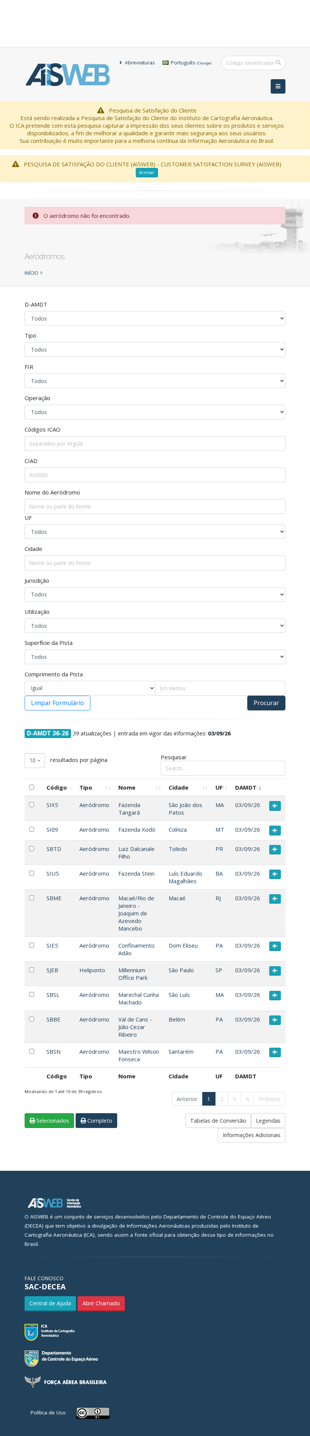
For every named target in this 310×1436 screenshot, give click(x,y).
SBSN (53, 1051)
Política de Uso (48, 1412)
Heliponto (92, 970)
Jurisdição (37, 580)
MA (219, 805)
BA (219, 873)
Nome (126, 787)
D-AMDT (36, 304)
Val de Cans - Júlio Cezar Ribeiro (135, 1026)
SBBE (53, 1019)
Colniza (178, 829)
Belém (177, 1019)
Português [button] (190, 62)
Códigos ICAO (42, 429)
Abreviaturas (139, 62)
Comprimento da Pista (54, 674)
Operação (37, 398)
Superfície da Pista (49, 642)
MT (219, 829)
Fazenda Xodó (136, 829)
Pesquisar (174, 757)
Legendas (268, 1120)
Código (56, 787)
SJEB (52, 970)
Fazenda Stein (136, 873)
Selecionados (52, 1120)
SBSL (52, 994)
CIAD (31, 461)
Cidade (33, 548)
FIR (29, 367)
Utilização (37, 611)
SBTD (53, 849)
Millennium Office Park (132, 973)
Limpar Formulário (57, 703)
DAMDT (245, 787)
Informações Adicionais (252, 1135)
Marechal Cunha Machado (138, 998)
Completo (99, 1120)
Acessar (147, 172)
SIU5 (52, 873)
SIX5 (52, 805)
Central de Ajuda (50, 1303)
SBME (54, 898)
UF (28, 517)
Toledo (178, 849)
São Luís (179, 994)
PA (219, 945)
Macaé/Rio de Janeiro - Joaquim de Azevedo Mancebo (136, 913)
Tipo (30, 335)
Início (31, 272)
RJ (218, 898)
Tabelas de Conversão (218, 1120)
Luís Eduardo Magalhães (185, 877)
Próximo (270, 1099)
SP (218, 970)
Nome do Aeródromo (52, 492)
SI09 (52, 829)
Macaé (177, 898)
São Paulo (181, 970)
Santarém (181, 1051)
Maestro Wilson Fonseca (138, 1055)
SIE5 (52, 945)
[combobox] (35, 760)
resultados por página (68, 760)
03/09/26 (247, 805)
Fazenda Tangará (129, 808)
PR (219, 849)
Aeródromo (94, 805)
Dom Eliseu (183, 945)
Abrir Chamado (101, 1303)
